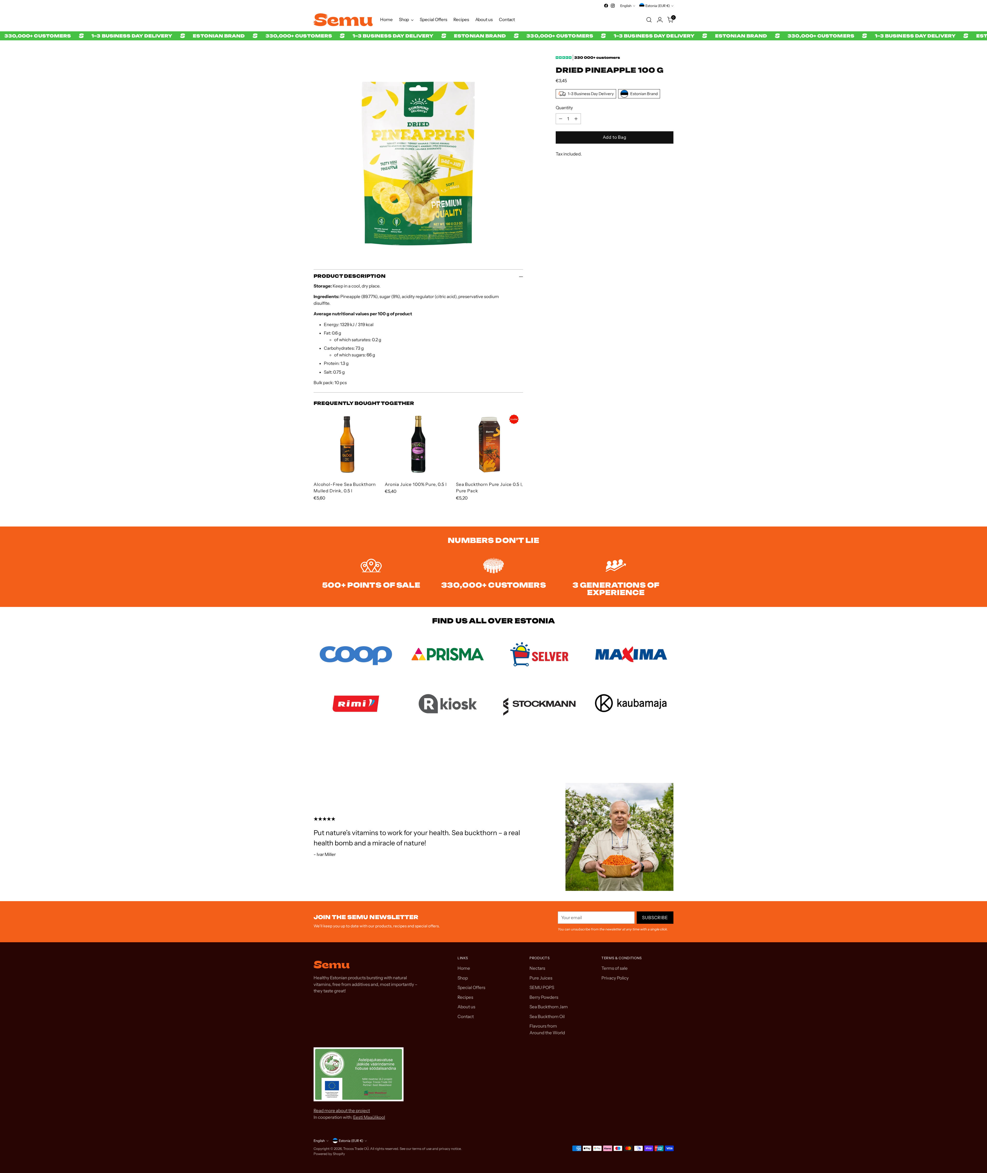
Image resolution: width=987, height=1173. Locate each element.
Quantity (564, 107)
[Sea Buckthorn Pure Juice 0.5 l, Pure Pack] (489, 443)
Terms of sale (614, 968)
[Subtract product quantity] (560, 119)
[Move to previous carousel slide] (657, 755)
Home (464, 968)
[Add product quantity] (576, 119)
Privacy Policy (615, 978)
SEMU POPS (541, 987)
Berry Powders (543, 997)
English (626, 6)
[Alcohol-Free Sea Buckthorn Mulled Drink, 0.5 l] (347, 443)
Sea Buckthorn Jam (548, 1006)
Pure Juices (540, 978)
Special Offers (471, 987)
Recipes (465, 997)
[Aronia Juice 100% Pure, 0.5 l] (418, 443)
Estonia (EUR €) (657, 6)
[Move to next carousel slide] (669, 755)
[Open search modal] (649, 20)
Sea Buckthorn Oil (547, 1016)
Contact (466, 1016)
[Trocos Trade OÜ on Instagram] (612, 5)
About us (466, 1006)
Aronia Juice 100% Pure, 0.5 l (416, 484)
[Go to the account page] (660, 20)
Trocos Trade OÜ (356, 1149)
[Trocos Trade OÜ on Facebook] (606, 5)
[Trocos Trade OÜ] (343, 19)
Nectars (537, 968)
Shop (463, 978)
